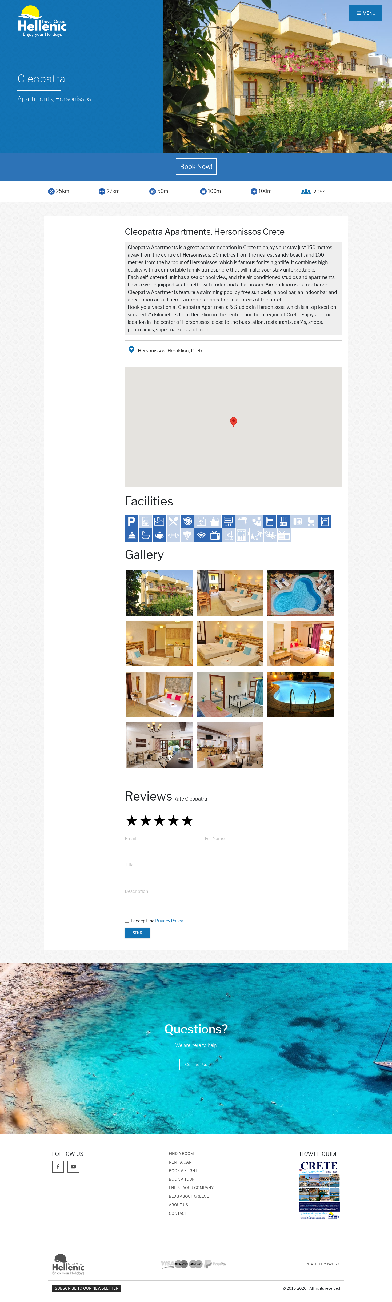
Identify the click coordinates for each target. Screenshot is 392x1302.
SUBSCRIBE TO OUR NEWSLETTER (86, 1288)
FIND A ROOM (181, 1154)
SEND (137, 933)
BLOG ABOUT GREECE (189, 1196)
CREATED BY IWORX (321, 1264)
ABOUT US (178, 1205)
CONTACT (178, 1213)
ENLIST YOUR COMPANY (191, 1188)
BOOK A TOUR (182, 1179)
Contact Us (196, 1064)
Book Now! (196, 166)
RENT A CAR (180, 1162)
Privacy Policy (169, 920)
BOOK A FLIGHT (183, 1171)
